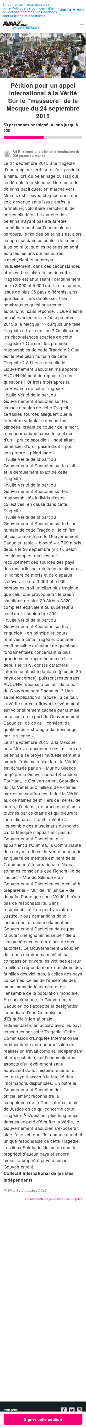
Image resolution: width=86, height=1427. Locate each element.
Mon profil (11, 1409)
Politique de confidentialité (33, 8)
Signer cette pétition (43, 1419)
